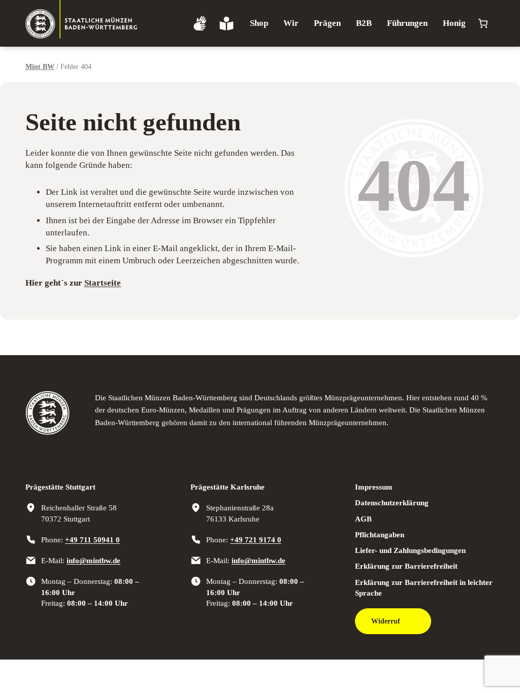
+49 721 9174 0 (255, 539)
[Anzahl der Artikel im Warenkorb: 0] (483, 24)
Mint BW (39, 67)
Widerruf (385, 621)
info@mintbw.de (93, 560)
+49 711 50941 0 (92, 539)
